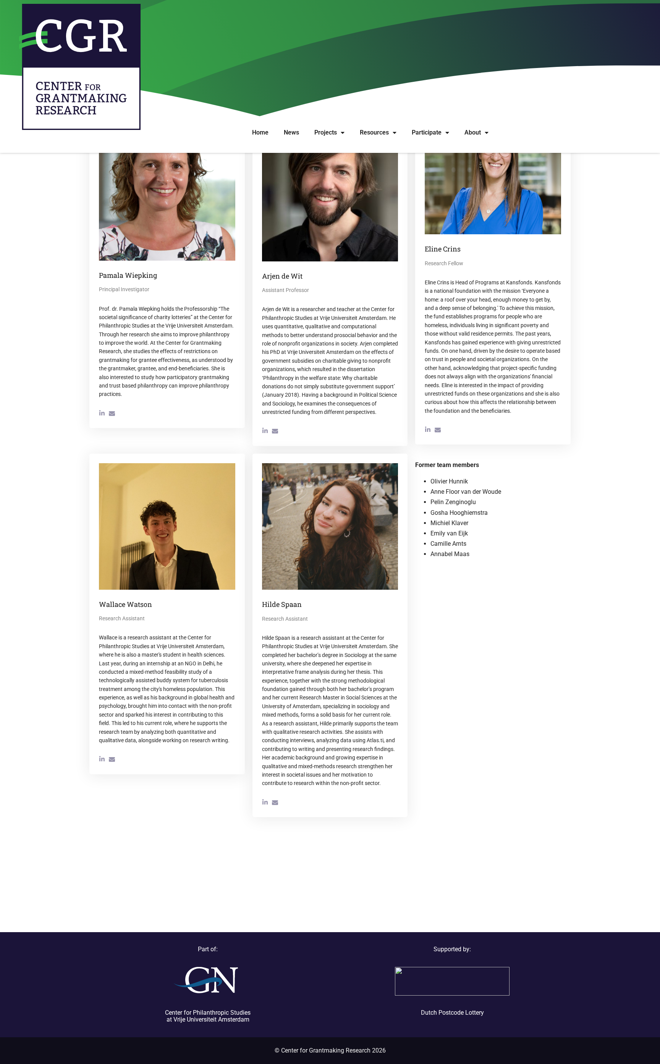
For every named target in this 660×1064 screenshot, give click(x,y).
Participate (427, 132)
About (472, 132)
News (291, 132)
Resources (374, 132)
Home (260, 132)
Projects (325, 132)
